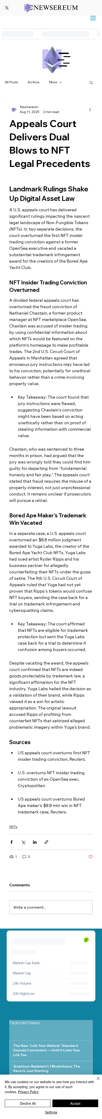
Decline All (28, 1103)
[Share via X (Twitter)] (23, 842)
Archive (33, 82)
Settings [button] (51, 1112)
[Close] (95, 1081)
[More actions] (90, 109)
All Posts (11, 82)
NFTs (13, 827)
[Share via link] (46, 842)
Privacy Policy (28, 1091)
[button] (91, 82)
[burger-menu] (93, 18)
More (53, 82)
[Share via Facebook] (11, 842)
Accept (75, 1103)
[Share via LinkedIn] (34, 842)
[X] (7, 8)
